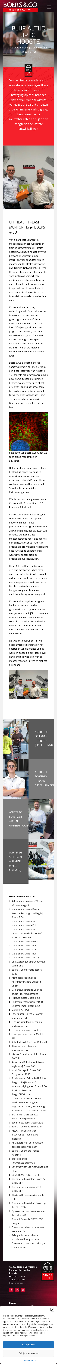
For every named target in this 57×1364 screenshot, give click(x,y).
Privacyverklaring (28, 1360)
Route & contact (16, 1283)
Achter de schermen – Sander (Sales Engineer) (15, 861)
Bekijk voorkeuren (28, 1353)
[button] (52, 1309)
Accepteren (28, 1344)
